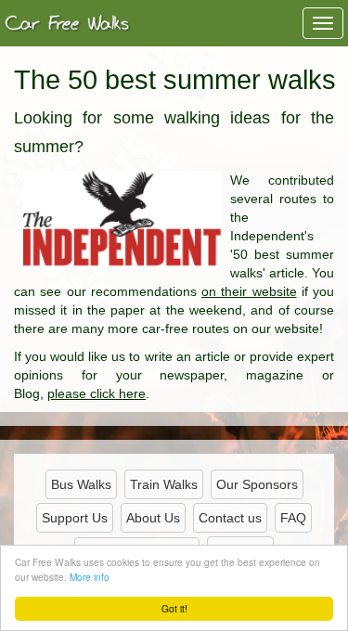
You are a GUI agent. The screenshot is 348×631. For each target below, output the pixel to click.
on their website (249, 291)
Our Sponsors (257, 484)
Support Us (75, 517)
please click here (96, 393)
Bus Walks (81, 484)
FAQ (293, 517)
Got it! (174, 608)
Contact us (230, 517)
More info (90, 577)
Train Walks (164, 484)
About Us (153, 517)
